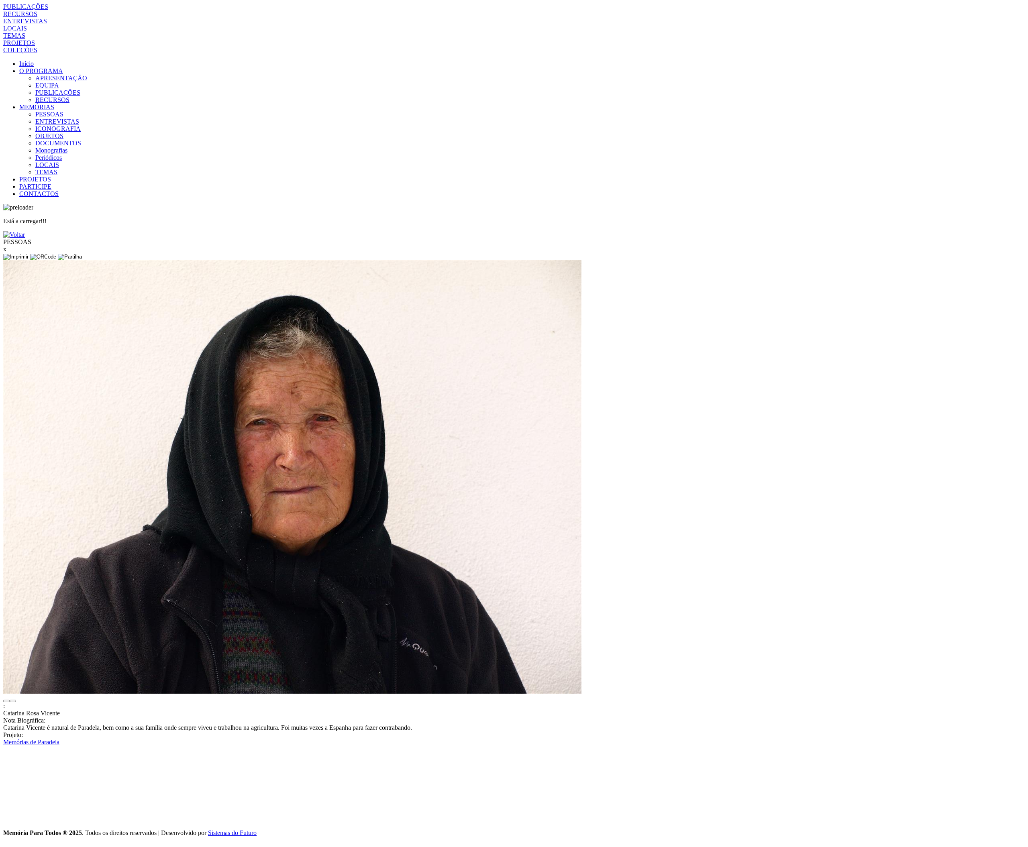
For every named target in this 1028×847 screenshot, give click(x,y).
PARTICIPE (35, 186)
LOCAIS (15, 28)
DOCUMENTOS (58, 143)
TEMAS (14, 35)
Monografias (51, 150)
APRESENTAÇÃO (61, 78)
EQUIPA (47, 85)
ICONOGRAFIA (58, 128)
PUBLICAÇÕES (25, 6)
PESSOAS (49, 114)
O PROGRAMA (41, 70)
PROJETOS (19, 42)
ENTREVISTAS (25, 21)
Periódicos (48, 157)
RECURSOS (20, 13)
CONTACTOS (39, 193)
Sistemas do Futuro (232, 832)
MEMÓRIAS (36, 107)
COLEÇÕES (20, 50)
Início (26, 63)
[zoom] (292, 691)
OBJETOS (49, 135)
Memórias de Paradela (31, 742)
